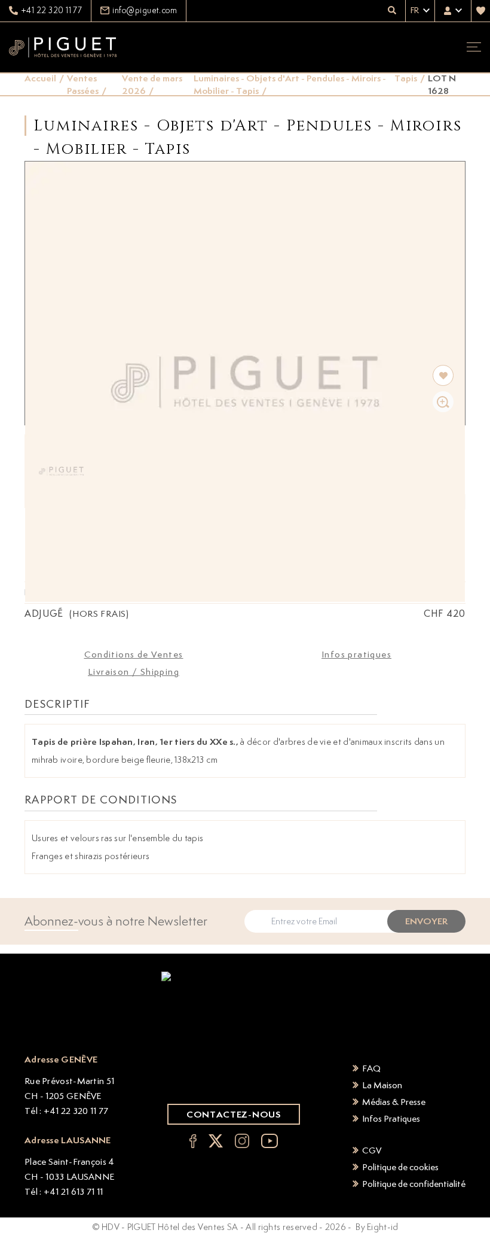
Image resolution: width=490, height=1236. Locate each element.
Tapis (405, 78)
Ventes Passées (83, 84)
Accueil (40, 78)
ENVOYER (426, 921)
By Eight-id (377, 1226)
